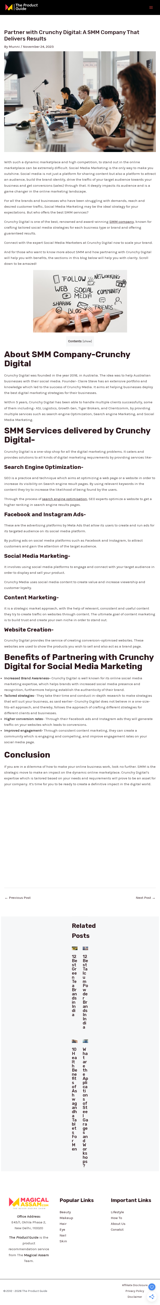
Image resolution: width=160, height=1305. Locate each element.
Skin (63, 1241)
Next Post (145, 897)
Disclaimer (135, 1297)
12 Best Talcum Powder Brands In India (85, 992)
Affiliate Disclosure (135, 1285)
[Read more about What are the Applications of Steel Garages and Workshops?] (85, 1041)
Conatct (117, 1229)
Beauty (65, 1212)
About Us (118, 1224)
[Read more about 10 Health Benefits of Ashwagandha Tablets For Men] (75, 1041)
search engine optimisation (64, 499)
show (87, 341)
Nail (63, 1235)
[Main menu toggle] (151, 7)
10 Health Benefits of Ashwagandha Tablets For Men (74, 1099)
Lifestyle (117, 1212)
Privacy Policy (134, 1291)
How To (116, 1218)
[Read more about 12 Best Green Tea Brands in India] (75, 948)
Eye (62, 1229)
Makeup (66, 1218)
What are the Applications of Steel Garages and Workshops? (85, 1107)
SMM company (121, 222)
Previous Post (18, 897)
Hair (63, 1224)
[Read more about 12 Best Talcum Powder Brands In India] (85, 948)
